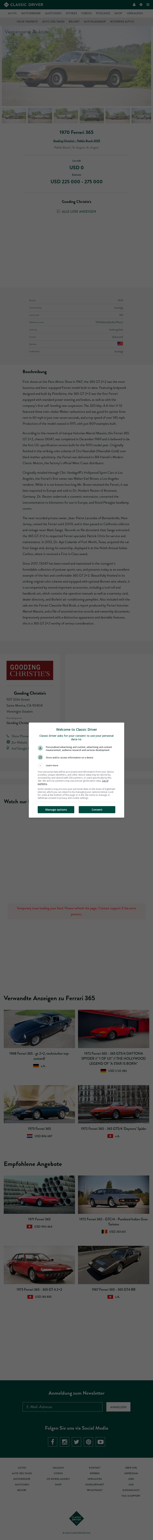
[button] (76, 765)
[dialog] (76, 770)
